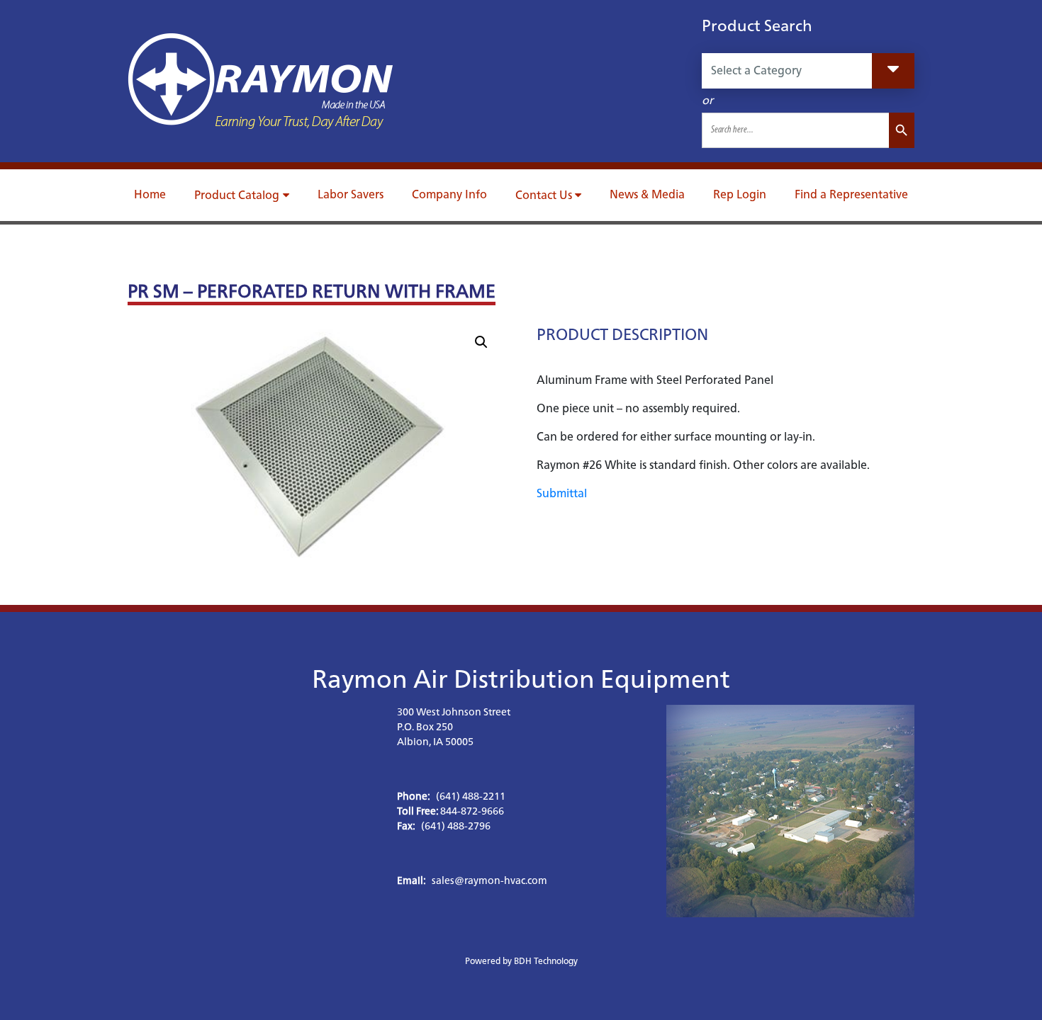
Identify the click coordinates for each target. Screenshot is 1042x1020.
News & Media (647, 194)
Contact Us (543, 195)
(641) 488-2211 (470, 796)
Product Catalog (236, 195)
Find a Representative (851, 194)
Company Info (449, 194)
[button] (481, 342)
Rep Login (739, 194)
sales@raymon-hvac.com (489, 880)
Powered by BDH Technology (521, 961)
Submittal (562, 493)
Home (150, 194)
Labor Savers (350, 194)
